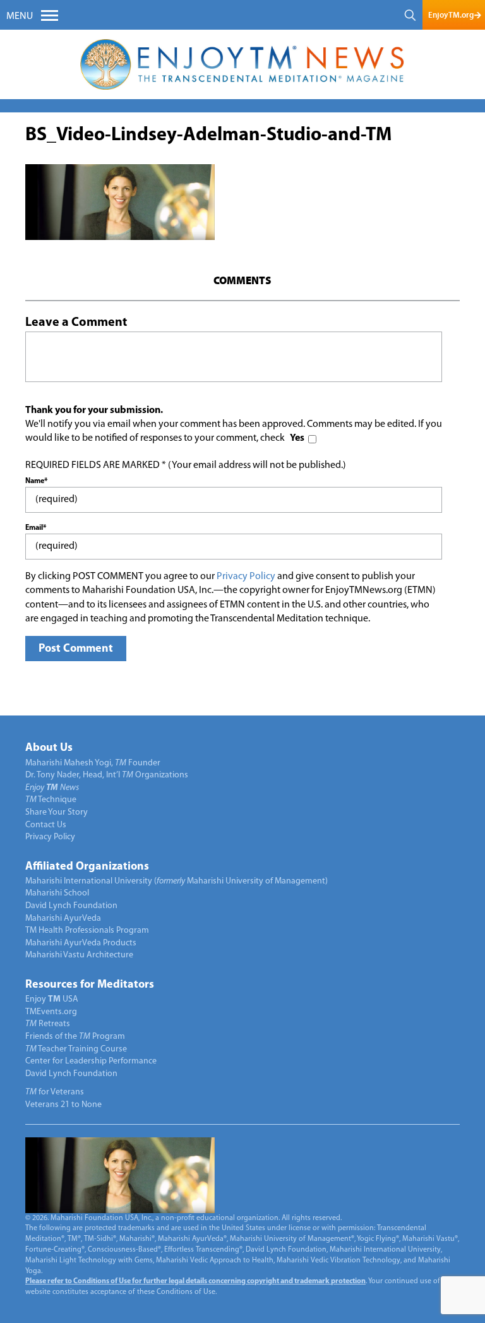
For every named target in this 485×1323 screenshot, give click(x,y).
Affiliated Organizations (87, 867)
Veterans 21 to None (63, 1105)
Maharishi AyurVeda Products (80, 943)
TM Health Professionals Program (87, 930)
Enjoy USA (51, 999)
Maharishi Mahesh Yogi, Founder (92, 763)
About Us (49, 748)
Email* (35, 528)
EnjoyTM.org (451, 14)
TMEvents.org (51, 1012)
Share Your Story (56, 812)
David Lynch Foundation (71, 906)
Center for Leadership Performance (91, 1061)
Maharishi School (57, 893)
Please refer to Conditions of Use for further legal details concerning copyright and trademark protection (195, 1281)
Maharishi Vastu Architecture (79, 955)
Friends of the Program (75, 1036)
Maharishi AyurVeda (63, 918)
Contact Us (45, 825)
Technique (50, 800)
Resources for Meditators (89, 985)
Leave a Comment (76, 322)
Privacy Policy (246, 577)
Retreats (47, 1024)
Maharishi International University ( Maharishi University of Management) (176, 881)
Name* (36, 481)
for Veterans (54, 1092)
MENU (19, 16)
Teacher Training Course (76, 1049)
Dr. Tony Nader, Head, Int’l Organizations (106, 775)
